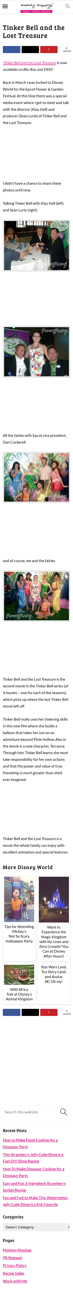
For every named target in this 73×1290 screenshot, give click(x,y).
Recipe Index (13, 1273)
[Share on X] (30, 49)
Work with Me (15, 1281)
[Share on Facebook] (11, 49)
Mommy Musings (17, 1250)
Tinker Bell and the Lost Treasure (29, 62)
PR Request (12, 1257)
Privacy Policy (14, 1265)
